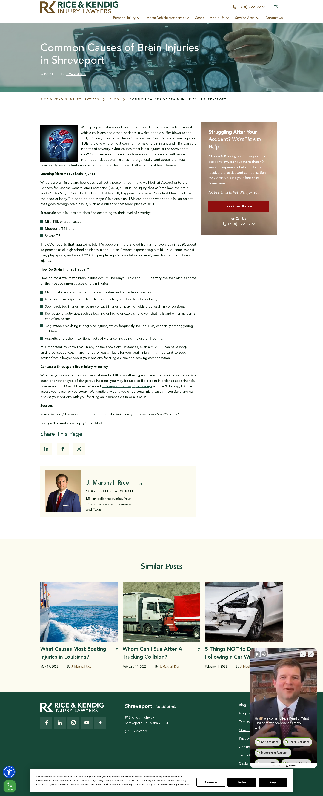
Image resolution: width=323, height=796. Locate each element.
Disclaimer (246, 764)
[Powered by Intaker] (291, 766)
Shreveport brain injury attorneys (127, 386)
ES (276, 7)
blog (114, 99)
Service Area (245, 18)
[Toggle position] (303, 654)
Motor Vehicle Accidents (165, 18)
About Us (217, 18)
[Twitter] (79, 449)
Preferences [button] (184, 784)
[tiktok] (100, 723)
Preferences (211, 782)
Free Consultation (239, 206)
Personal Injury (124, 18)
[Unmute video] (257, 654)
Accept (273, 782)
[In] (46, 449)
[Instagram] (73, 723)
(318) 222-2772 (241, 224)
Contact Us (274, 18)
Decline (242, 782)
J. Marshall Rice (76, 74)
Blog (242, 705)
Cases (199, 18)
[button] (9, 771)
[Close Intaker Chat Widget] (311, 654)
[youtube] (87, 723)
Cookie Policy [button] (109, 784)
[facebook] (63, 449)
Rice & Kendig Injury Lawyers (69, 99)
